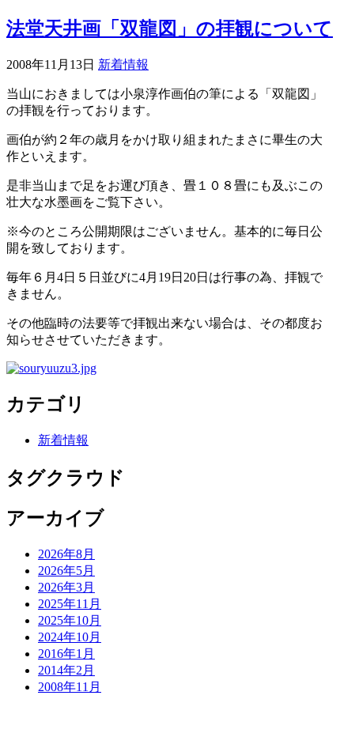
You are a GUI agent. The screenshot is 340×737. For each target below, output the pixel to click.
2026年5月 (66, 570)
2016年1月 (66, 653)
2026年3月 (66, 587)
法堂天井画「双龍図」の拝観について (169, 28)
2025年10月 (69, 620)
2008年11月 (69, 687)
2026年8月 (66, 554)
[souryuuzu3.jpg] (51, 368)
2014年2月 (66, 670)
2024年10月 (69, 637)
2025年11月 (69, 603)
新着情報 (123, 64)
